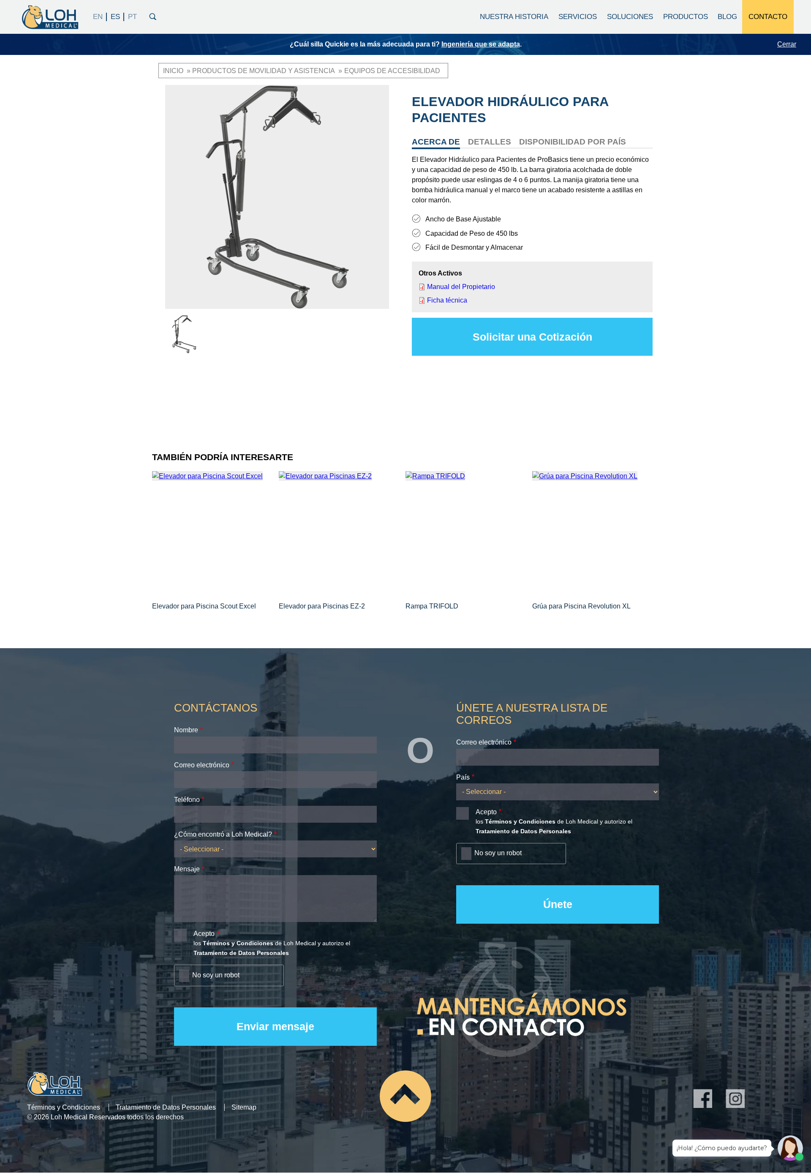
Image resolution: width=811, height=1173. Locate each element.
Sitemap (243, 1107)
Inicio (173, 70)
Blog (727, 17)
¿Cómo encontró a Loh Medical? (223, 834)
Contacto (767, 17)
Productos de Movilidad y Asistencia (263, 70)
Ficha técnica (447, 300)
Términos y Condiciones (63, 1107)
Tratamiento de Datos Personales (166, 1107)
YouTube (767, 1098)
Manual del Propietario (461, 286)
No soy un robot (215, 975)
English (98, 17)
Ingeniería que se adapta (480, 44)
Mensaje (187, 869)
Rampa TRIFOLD (432, 606)
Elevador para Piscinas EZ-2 (322, 606)
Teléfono (187, 799)
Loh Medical (49, 17)
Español (115, 17)
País (463, 777)
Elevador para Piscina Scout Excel (204, 606)
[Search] (153, 15)
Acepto (204, 933)
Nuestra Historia (514, 17)
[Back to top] (405, 1096)
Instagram (735, 1098)
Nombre (186, 730)
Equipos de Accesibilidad (392, 70)
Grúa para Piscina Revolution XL (581, 606)
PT (132, 17)
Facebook (702, 1098)
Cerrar (786, 44)
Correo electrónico (201, 765)
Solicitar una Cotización (532, 337)
